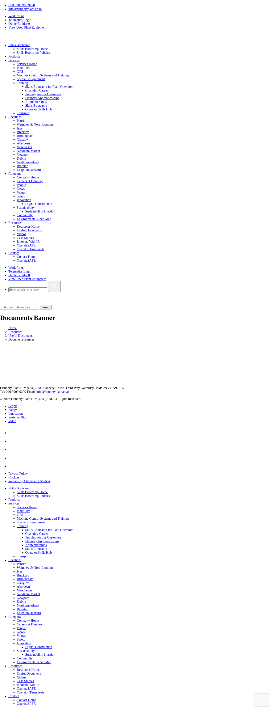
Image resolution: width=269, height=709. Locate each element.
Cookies (13, 477)
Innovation (24, 200)
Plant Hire (23, 67)
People (21, 185)
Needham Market (28, 151)
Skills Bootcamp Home (32, 49)
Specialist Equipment (31, 79)
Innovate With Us (28, 241)
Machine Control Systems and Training (43, 75)
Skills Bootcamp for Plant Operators (49, 86)
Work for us (16, 16)
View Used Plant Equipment (27, 27)
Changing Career (36, 90)
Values (21, 192)
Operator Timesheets (30, 249)
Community (25, 215)
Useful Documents (29, 230)
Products (14, 56)
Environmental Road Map (34, 219)
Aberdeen (23, 143)
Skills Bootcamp (19, 45)
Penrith (21, 120)
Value (12, 421)
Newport (23, 154)
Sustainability (26, 207)
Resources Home (28, 226)
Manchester (24, 147)
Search (45, 307)
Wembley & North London (35, 124)
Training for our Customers (43, 94)
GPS (20, 71)
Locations (14, 117)
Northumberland (28, 162)
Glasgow (23, 139)
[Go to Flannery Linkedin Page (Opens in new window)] (12, 433)
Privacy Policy (18, 473)
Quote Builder (19, 275)
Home (12, 328)
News (21, 188)
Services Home (27, 64)
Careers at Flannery (30, 181)
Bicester (22, 166)
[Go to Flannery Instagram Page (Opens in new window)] (12, 466)
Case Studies (25, 238)
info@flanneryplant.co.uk (25, 9)
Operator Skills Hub (38, 109)
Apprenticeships (36, 102)
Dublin (21, 158)
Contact (13, 253)
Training (22, 83)
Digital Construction (38, 204)
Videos (21, 234)
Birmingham (25, 136)
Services (14, 60)
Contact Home (26, 256)
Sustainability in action (40, 211)
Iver (19, 128)
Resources (15, 222)
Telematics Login (19, 20)
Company (14, 173)
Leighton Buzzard (29, 170)
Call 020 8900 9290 (21, 5)
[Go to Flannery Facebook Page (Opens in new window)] (12, 449)
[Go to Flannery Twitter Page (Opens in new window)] (12, 458)
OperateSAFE (26, 245)
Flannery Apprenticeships (42, 98)
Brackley (23, 132)
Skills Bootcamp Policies (33, 52)
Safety (21, 196)
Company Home (28, 177)
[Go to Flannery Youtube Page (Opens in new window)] (12, 441)
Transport (23, 113)
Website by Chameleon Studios (29, 481)
